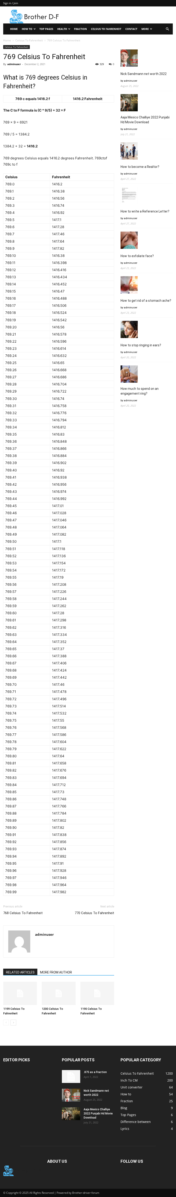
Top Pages (46, 29)
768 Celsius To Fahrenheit (23, 913)
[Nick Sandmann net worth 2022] (71, 1095)
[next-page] (13, 1022)
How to (27, 29)
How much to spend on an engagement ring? (140, 391)
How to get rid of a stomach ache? (146, 300)
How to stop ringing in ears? (141, 345)
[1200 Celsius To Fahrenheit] (58, 993)
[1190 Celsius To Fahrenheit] (97, 993)
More (145, 29)
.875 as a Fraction (95, 1072)
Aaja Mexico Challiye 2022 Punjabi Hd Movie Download (145, 119)
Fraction (80, 29)
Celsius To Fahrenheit (106, 29)
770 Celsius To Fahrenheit (94, 913)
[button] (167, 29)
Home (14, 29)
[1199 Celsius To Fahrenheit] (20, 993)
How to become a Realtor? (140, 167)
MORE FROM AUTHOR (56, 972)
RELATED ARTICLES (20, 972)
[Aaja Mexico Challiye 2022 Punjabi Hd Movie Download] (71, 1113)
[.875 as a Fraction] (71, 1076)
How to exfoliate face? (137, 256)
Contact (131, 29)
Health (62, 29)
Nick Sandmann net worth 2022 (144, 74)
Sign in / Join (10, 3)
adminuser (14, 64)
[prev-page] (6, 1022)
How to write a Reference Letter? (145, 211)
